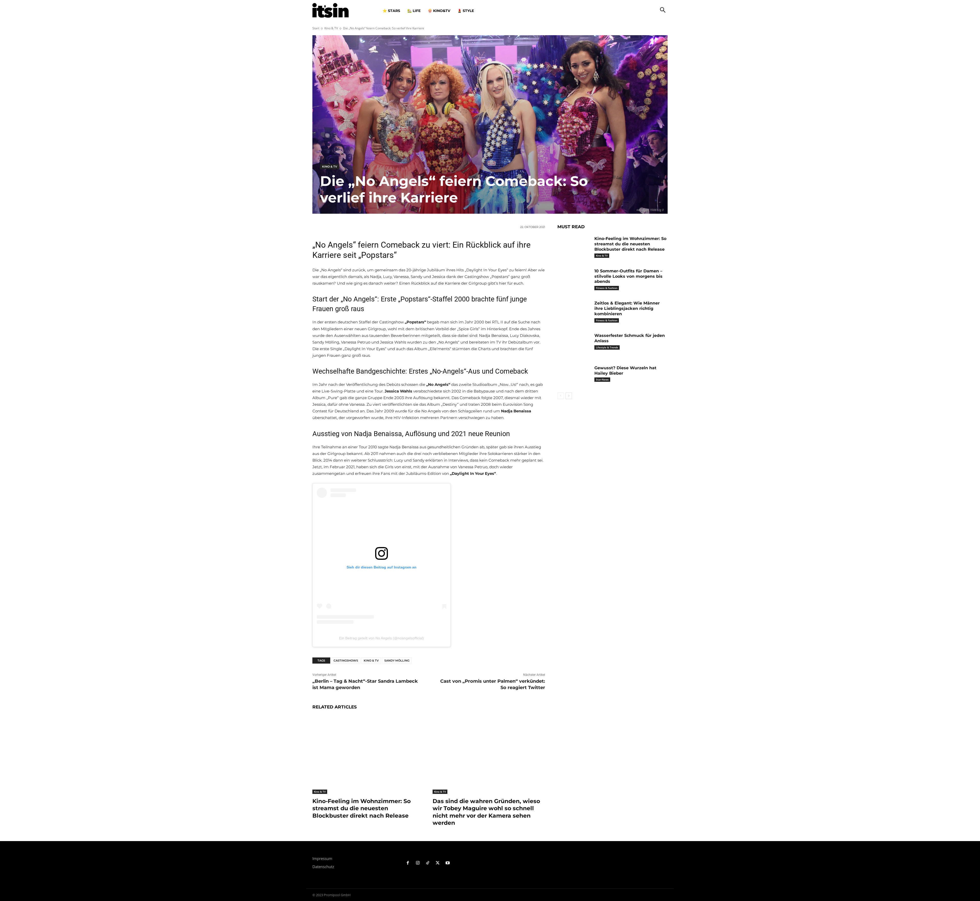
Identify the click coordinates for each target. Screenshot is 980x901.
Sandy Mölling (396, 660)
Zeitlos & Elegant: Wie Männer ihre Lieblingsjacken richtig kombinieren (627, 308)
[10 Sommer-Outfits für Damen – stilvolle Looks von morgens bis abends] (574, 278)
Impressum (322, 858)
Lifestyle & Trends (607, 347)
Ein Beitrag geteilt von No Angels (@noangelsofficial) (381, 638)
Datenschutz (323, 866)
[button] (663, 10)
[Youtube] (447, 863)
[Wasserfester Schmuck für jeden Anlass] (574, 343)
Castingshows (346, 660)
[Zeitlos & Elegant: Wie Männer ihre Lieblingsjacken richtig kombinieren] (574, 311)
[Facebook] (408, 863)
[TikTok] (428, 863)
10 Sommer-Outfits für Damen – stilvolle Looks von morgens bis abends (628, 276)
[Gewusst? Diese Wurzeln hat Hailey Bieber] (574, 375)
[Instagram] (418, 863)
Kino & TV (331, 28)
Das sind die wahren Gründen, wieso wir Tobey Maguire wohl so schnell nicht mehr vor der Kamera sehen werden (486, 812)
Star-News (602, 379)
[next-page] (569, 395)
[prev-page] (560, 395)
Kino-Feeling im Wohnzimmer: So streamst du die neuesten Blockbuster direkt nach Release (361, 808)
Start (315, 28)
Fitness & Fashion (606, 288)
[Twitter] (437, 863)
